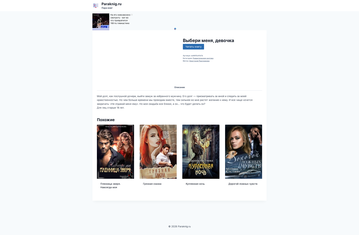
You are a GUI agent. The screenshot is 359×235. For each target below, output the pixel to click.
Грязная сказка (152, 183)
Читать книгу (193, 46)
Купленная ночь (195, 183)
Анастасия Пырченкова (199, 61)
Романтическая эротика (203, 58)
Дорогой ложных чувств (242, 183)
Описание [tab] (179, 87)
